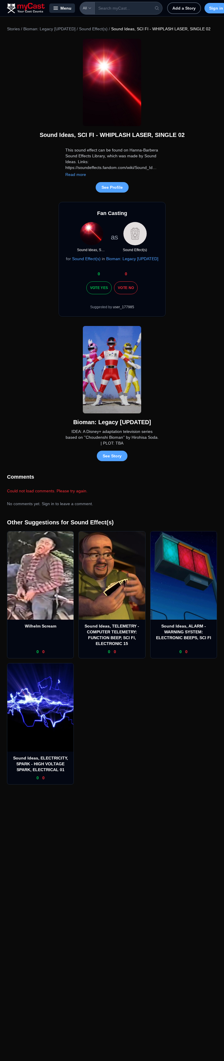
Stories (13, 29)
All (85, 8)
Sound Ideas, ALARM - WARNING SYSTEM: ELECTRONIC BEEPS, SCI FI (183, 632)
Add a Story (184, 8)
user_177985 (123, 307)
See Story (112, 456)
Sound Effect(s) (93, 29)
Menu (65, 8)
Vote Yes (99, 288)
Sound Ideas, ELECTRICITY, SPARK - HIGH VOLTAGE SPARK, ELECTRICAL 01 (40, 764)
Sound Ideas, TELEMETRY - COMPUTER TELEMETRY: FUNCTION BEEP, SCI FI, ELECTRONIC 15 (112, 635)
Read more (75, 174)
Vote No (126, 288)
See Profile (112, 187)
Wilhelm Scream (40, 626)
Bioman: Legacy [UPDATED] (49, 29)
